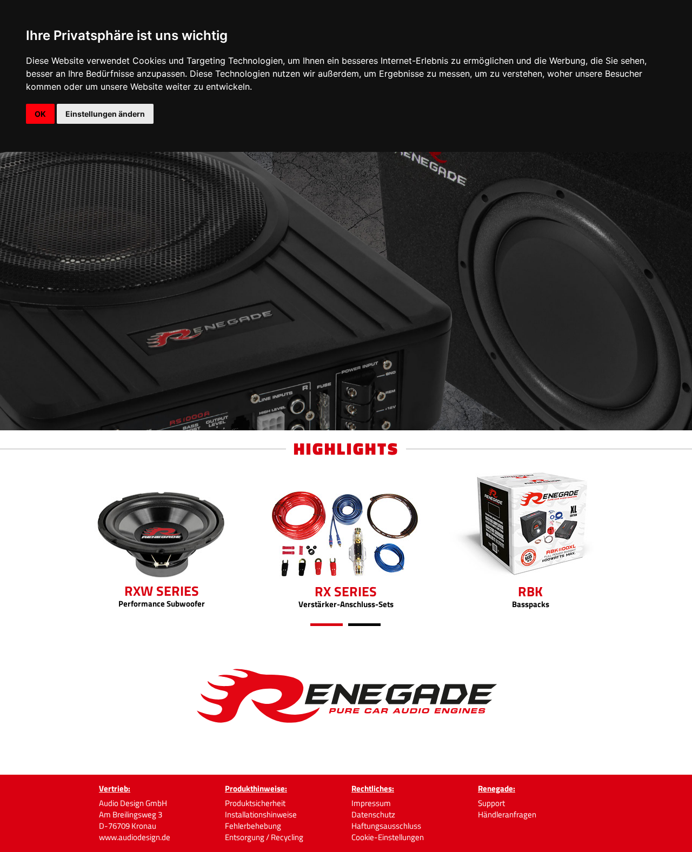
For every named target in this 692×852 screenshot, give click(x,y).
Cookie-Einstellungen (387, 837)
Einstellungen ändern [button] (105, 113)
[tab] (326, 624)
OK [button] (40, 113)
